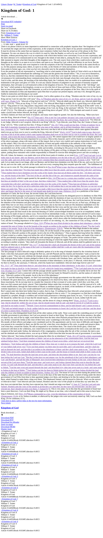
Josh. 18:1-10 (51, 354)
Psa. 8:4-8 (51, 172)
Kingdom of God (29, 4)
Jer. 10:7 (50, 127)
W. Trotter (17, 4)
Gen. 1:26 (51, 157)
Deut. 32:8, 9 (50, 225)
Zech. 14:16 (51, 134)
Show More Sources (9, 37)
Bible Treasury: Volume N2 (17, 42)
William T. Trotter (11, 35)
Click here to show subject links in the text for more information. (26, 401)
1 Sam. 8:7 (50, 386)
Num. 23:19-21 (51, 305)
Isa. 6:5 (50, 119)
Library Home (6, 4)
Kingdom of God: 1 (9, 40)
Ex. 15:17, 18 (51, 268)
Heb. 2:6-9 (51, 184)
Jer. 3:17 (51, 247)
